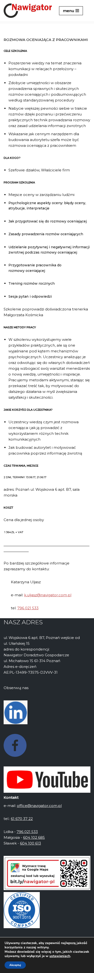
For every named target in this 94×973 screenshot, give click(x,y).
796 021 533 (28, 608)
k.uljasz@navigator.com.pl (47, 595)
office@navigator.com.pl (39, 805)
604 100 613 (30, 843)
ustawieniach (59, 956)
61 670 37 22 (22, 818)
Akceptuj (15, 965)
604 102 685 (34, 837)
